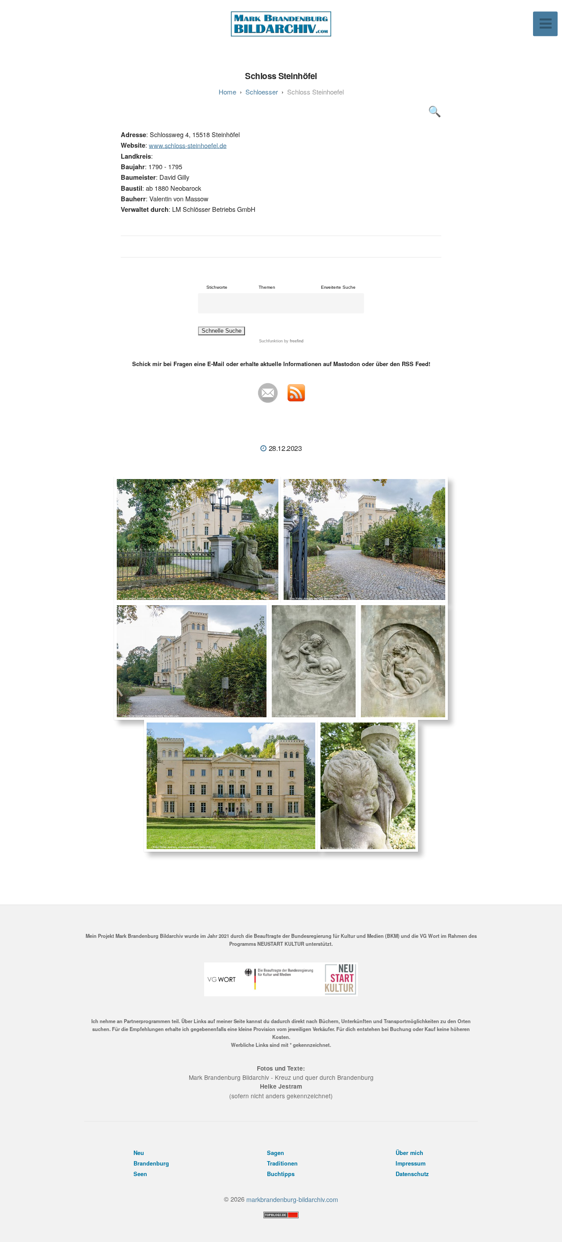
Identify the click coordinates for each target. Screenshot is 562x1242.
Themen (267, 287)
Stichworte (216, 287)
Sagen (275, 1153)
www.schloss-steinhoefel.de (188, 144)
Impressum (410, 1163)
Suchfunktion (271, 341)
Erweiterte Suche (338, 287)
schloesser (261, 91)
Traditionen (282, 1163)
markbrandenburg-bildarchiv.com (292, 1198)
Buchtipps (281, 1174)
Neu (138, 1153)
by (293, 341)
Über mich (409, 1153)
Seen (140, 1174)
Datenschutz (412, 1174)
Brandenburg (151, 1163)
